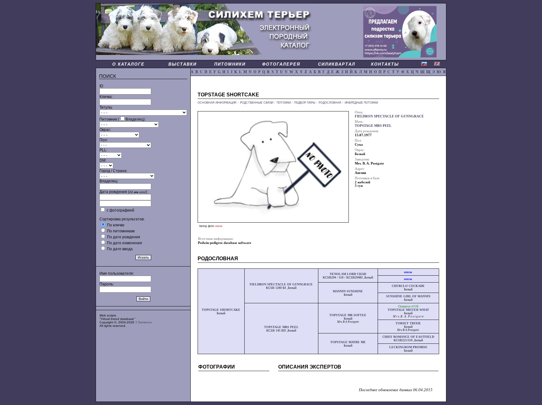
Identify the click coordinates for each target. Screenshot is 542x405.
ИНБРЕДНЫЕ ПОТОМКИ (361, 102)
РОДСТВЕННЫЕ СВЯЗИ (256, 102)
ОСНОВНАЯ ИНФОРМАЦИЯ (217, 102)
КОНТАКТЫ (385, 64)
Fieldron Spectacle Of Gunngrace (281, 284)
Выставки (182, 64)
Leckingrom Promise (408, 347)
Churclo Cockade (408, 286)
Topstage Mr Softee (347, 315)
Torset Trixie (408, 323)
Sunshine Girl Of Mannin (408, 296)
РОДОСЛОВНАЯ (330, 102)
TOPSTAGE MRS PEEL (373, 125)
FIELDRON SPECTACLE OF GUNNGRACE (389, 116)
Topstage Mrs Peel (281, 327)
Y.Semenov (143, 322)
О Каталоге (128, 64)
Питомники (230, 64)
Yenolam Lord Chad (348, 274)
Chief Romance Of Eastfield (408, 336)
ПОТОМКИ (284, 102)
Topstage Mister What (408, 309)
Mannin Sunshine (348, 291)
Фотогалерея (281, 64)
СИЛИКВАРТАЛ (336, 64)
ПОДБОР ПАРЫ (304, 102)
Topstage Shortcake (221, 309)
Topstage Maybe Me (348, 342)
